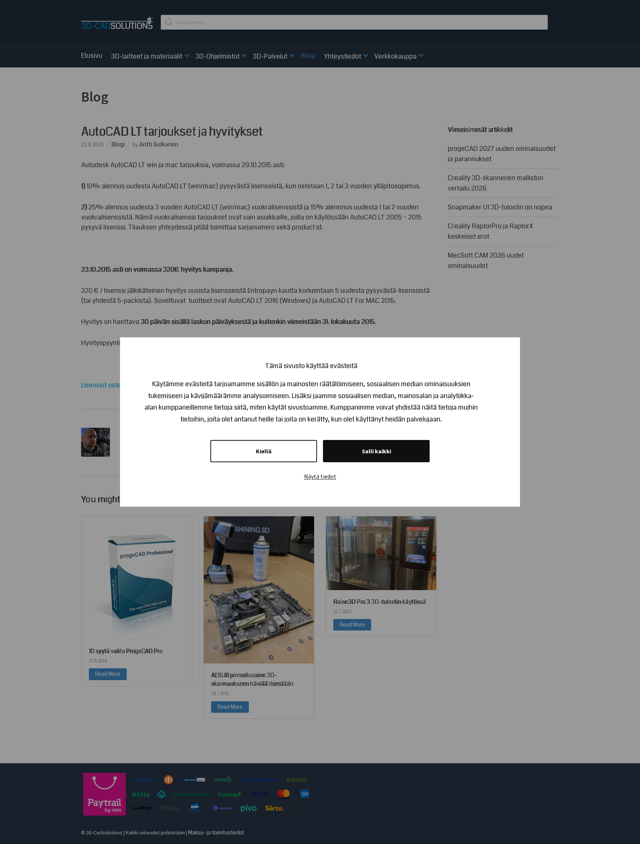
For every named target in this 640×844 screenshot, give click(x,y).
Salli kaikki (376, 451)
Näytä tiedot (320, 476)
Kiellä (263, 451)
